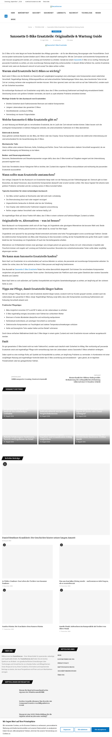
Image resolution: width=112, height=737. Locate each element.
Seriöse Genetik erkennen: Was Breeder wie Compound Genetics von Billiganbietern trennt (35, 703)
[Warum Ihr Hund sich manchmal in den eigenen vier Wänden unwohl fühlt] (10, 691)
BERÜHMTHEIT (23, 13)
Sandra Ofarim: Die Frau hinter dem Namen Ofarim (22, 626)
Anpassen (67, 729)
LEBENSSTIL (61, 13)
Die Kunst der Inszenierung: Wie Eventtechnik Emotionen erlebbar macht (91, 437)
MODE (13, 19)
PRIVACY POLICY (63, 663)
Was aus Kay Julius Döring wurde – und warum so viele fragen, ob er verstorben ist (83, 582)
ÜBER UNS (46, 1)
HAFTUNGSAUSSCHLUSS (66, 667)
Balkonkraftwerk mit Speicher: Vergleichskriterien (53, 412)
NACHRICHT (73, 13)
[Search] (106, 2)
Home (30, 27)
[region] (56, 727)
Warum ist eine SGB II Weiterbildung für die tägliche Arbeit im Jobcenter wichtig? (35, 715)
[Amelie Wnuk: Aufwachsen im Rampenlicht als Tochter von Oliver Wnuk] (84, 607)
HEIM (13, 13)
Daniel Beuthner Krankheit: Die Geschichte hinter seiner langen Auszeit (38, 537)
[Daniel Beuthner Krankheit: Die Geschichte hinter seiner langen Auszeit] (56, 499)
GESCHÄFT (36, 13)
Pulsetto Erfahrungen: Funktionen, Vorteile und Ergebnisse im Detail (19, 438)
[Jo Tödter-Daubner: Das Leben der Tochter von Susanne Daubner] (27, 561)
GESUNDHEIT (49, 13)
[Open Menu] (6, 16)
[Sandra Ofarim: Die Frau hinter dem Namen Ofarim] (27, 607)
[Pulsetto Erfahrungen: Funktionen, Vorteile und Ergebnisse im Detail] (19, 432)
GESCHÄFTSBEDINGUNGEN (67, 671)
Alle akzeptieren (100, 729)
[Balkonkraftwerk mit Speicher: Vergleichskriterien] (56, 406)
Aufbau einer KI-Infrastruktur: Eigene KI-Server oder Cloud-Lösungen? (89, 411)
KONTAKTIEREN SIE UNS (33, 1)
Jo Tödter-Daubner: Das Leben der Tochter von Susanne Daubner (24, 582)
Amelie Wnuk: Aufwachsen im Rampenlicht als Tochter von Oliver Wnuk (82, 627)
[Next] (108, 389)
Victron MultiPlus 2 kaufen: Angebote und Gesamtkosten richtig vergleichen (56, 437)
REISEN (98, 13)
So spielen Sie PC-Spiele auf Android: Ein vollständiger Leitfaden (16, 411)
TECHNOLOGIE (86, 13)
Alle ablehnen (82, 729)
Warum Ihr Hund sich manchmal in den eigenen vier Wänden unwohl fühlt (33, 691)
